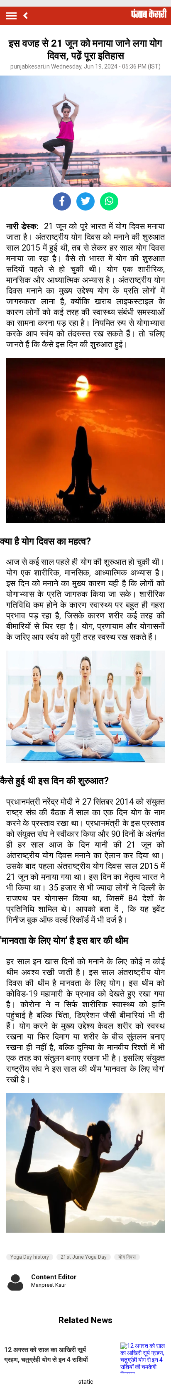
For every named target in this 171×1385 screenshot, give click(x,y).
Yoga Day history (29, 1257)
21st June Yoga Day (84, 1257)
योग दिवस (127, 1257)
